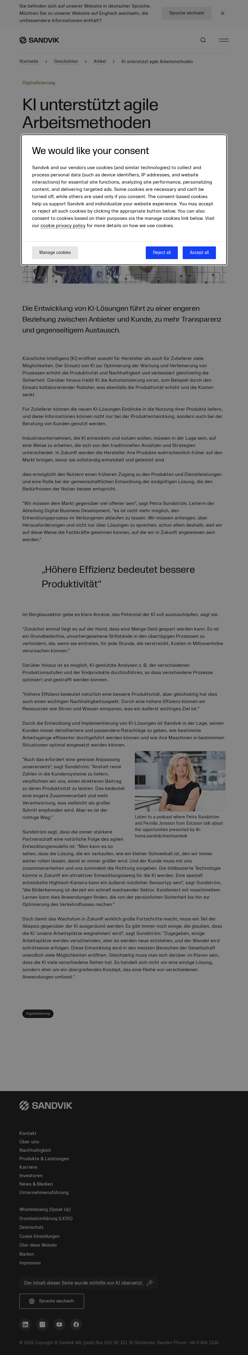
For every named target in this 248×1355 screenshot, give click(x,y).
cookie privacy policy (63, 226)
